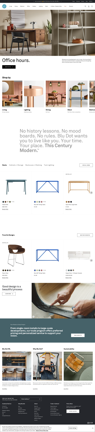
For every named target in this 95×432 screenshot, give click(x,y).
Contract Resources (54, 409)
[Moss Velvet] (5, 270)
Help (87, 1)
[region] (47, 428)
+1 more (12, 201)
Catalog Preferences (6, 415)
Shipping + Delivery (6, 410)
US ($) (91, 1)
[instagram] (88, 423)
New (19, 406)
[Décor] (46, 6)
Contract (78, 1)
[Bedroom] (22, 6)
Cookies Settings (72, 428)
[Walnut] (5, 202)
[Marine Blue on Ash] (3, 202)
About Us (36, 406)
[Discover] (71, 6)
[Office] (28, 6)
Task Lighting (49, 165)
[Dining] (16, 6)
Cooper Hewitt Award (38, 416)
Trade (73, 1)
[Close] (92, 428)
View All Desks (86, 165)
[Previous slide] (3, 94)
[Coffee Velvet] (3, 270)
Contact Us (4, 406)
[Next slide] (91, 94)
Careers (35, 420)
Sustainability (37, 409)
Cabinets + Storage (16, 165)
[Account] (89, 6)
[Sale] (65, 6)
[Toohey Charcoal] (10, 270)
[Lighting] (41, 6)
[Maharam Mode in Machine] (8, 270)
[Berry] (41, 202)
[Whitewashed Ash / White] (8, 202)
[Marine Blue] (69, 270)
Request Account (53, 406)
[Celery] (37, 202)
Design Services (21, 411)
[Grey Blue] (39, 202)
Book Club (36, 413)
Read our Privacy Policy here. (42, 430)
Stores (82, 1)
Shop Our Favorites (85, 235)
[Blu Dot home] (4, 6)
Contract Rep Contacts (54, 413)
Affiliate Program (37, 418)
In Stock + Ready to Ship (56, 6)
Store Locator (73, 411)
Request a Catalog (21, 409)
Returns (3, 412)
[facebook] (90, 423)
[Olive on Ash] (10, 202)
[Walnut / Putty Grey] (73, 270)
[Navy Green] (71, 270)
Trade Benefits (78, 335)
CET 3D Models (53, 411)
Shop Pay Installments (22, 413)
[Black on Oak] (71, 202)
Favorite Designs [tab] (8, 235)
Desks (4, 165)
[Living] (10, 6)
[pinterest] (92, 423)
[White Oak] (67, 202)
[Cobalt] (35, 202)
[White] (67, 270)
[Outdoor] (34, 6)
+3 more (44, 201)
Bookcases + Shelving (33, 165)
